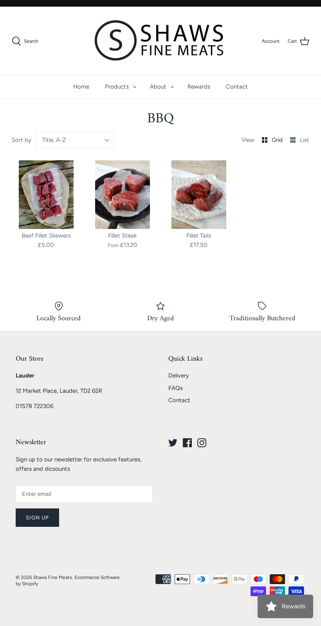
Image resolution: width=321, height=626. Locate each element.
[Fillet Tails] (198, 194)
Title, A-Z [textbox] (54, 139)
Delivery (178, 375)
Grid (278, 139)
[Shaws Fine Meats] (160, 41)
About (158, 86)
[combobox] (75, 140)
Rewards (199, 86)
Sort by (21, 139)
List (304, 139)
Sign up (37, 518)
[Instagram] (201, 442)
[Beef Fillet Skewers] (46, 194)
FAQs (175, 388)
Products (117, 86)
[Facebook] (187, 442)
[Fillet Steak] (122, 194)
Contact (237, 86)
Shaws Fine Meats (52, 577)
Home (81, 86)
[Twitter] (172, 442)
